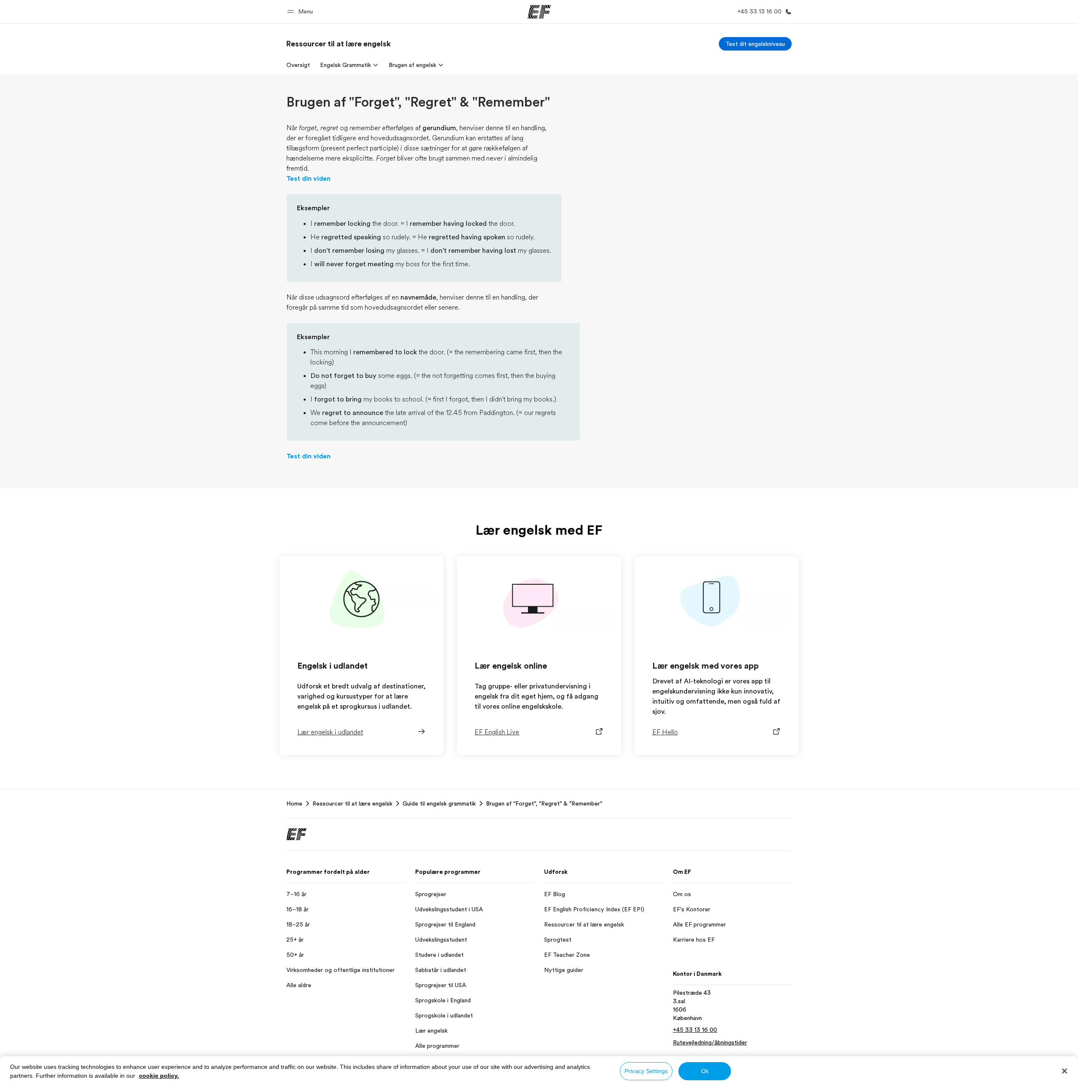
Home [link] (294, 803)
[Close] (1064, 1071)
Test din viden (308, 178)
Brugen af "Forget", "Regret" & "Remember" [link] (544, 803)
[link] (338, 44)
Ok (705, 1071)
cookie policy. (159, 1075)
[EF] (539, 12)
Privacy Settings (646, 1071)
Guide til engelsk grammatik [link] (439, 803)
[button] (301, 11)
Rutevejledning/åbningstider (710, 1042)
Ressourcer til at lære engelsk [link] (352, 803)
